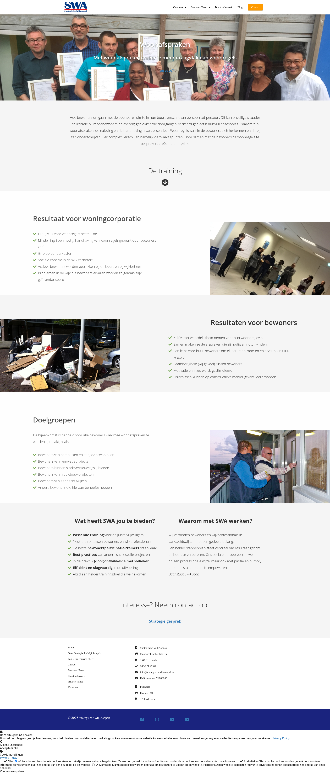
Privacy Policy (281, 738)
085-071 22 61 (148, 666)
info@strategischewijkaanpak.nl (157, 672)
